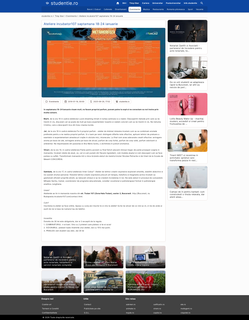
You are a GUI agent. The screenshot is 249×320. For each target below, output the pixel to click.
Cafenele (108, 9)
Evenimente (135, 9)
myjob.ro (130, 313)
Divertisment (120, 9)
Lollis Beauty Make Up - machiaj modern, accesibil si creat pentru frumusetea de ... (187, 121)
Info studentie (190, 3)
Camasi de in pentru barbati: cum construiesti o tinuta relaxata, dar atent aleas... (187, 194)
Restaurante (158, 9)
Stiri (124, 3)
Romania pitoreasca (176, 9)
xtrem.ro (157, 308)
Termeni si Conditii (50, 308)
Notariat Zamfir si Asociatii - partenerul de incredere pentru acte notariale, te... (186, 48)
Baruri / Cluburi (94, 9)
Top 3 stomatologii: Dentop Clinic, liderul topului (142, 263)
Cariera (145, 3)
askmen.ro (131, 304)
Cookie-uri (46, 304)
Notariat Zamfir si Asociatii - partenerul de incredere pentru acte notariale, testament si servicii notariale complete (60, 261)
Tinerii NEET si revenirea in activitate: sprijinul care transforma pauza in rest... (184, 158)
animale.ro (130, 308)
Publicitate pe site (92, 308)
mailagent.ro (186, 308)
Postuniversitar (173, 3)
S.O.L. (86, 313)
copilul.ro (157, 313)
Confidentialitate (49, 313)
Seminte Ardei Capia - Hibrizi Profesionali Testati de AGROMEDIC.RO (143, 287)
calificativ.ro (159, 304)
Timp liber (134, 3)
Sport (190, 9)
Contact (87, 304)
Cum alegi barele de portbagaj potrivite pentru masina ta (102, 288)
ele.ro (183, 304)
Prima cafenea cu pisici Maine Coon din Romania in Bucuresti (102, 263)
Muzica (146, 9)
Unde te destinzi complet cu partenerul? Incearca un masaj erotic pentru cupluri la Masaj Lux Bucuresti (61, 285)
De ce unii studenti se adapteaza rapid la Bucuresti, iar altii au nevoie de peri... (187, 85)
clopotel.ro (185, 313)
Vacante (199, 9)
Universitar (157, 3)
